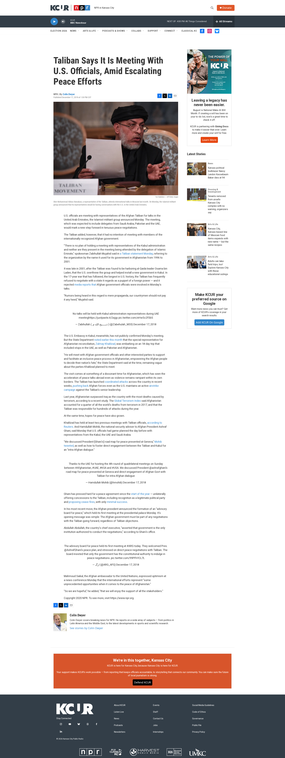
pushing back (80, 385)
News (73, 31)
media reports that (85, 284)
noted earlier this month (108, 339)
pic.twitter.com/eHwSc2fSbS (135, 317)
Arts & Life (89, 31)
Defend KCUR (142, 682)
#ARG (130, 546)
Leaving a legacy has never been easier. (209, 102)
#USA (115, 467)
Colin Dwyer (69, 94)
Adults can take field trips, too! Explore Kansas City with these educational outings (218, 268)
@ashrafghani (157, 467)
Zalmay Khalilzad (105, 343)
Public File (196, 725)
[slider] (67, 21)
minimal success (117, 501)
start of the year (140, 493)
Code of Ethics (199, 712)
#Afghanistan (83, 467)
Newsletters (119, 732)
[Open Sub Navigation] (78, 31)
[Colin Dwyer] (60, 622)
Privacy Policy (198, 732)
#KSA (103, 467)
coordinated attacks (116, 381)
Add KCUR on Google (209, 322)
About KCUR (119, 705)
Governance (198, 719)
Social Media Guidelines (203, 705)
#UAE (95, 467)
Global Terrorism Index (127, 400)
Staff (155, 712)
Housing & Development (214, 190)
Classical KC (189, 31)
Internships (158, 732)
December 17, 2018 (144, 324)
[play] (54, 21)
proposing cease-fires (82, 501)
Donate (227, 7)
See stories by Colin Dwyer (86, 628)
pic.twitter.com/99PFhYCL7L (128, 558)
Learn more (209, 140)
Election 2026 (58, 31)
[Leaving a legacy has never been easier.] (209, 72)
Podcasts (118, 725)
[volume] (63, 21)
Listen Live (119, 712)
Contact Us (158, 719)
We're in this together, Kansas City (142, 660)
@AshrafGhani (72, 550)
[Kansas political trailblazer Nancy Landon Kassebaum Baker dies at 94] (196, 168)
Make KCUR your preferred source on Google (209, 299)
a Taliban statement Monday (136, 253)
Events (156, 705)
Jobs (155, 725)
